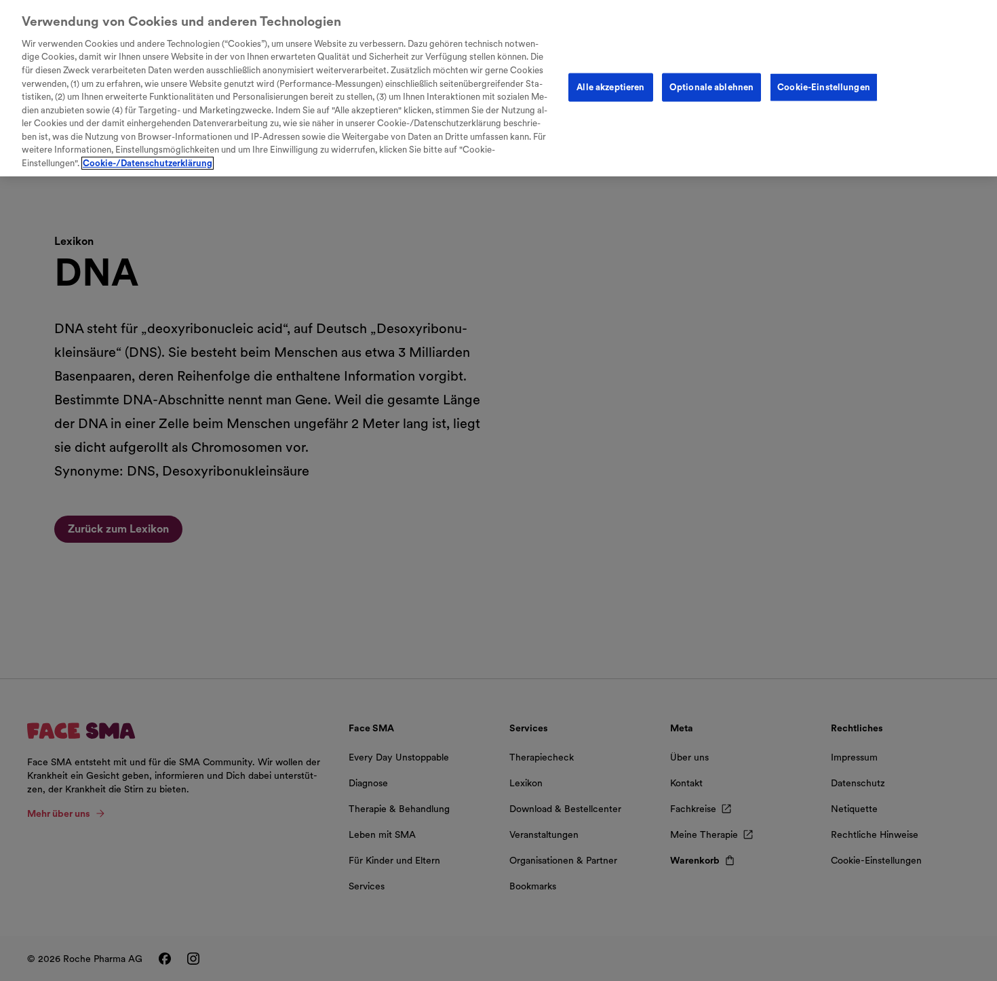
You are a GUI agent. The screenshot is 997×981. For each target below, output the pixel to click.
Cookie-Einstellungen (823, 87)
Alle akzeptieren (610, 87)
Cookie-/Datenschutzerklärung (147, 163)
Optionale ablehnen (711, 87)
